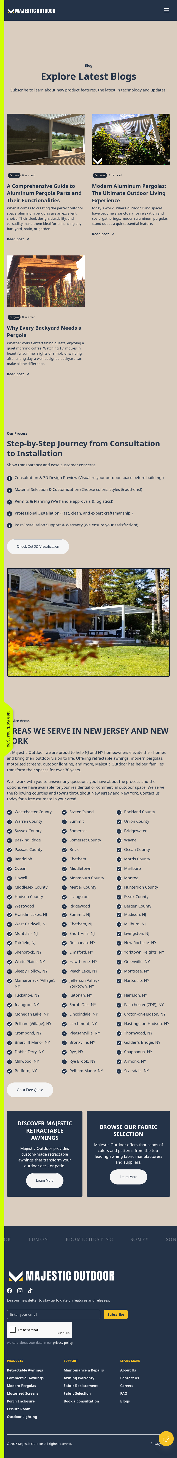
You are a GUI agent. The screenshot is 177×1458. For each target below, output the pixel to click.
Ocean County (137, 849)
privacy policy (62, 1342)
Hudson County (29, 896)
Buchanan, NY (82, 942)
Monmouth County (87, 877)
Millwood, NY (27, 1061)
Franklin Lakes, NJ (31, 914)
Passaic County (28, 849)
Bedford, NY (26, 1070)
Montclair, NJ (26, 933)
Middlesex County (31, 887)
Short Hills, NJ (82, 933)
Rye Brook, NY (82, 1061)
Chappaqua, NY (138, 1051)
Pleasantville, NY (85, 1033)
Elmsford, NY (81, 952)
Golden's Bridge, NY (142, 1042)
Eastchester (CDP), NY (144, 1004)
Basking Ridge (28, 840)
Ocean (20, 868)
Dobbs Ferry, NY (29, 1051)
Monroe (131, 877)
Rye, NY (76, 1051)
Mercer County (83, 887)
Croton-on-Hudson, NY (145, 1014)
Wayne (130, 840)
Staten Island (82, 811)
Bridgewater (135, 830)
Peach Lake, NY (83, 971)
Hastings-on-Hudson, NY (146, 1023)
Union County (136, 821)
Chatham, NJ (81, 923)
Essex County (136, 896)
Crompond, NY (28, 1033)
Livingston (79, 896)
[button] (165, 10)
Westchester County (33, 811)
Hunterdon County (141, 887)
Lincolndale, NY (84, 1014)
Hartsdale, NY (136, 980)
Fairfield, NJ (25, 942)
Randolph (23, 858)
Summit (77, 821)
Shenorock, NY (28, 952)
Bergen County (137, 906)
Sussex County (28, 830)
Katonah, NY (81, 995)
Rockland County (139, 811)
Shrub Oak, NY (83, 1004)
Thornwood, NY (138, 1033)
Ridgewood (80, 906)
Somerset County (85, 840)
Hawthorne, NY (83, 961)
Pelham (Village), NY (33, 1023)
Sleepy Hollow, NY (31, 971)
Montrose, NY (136, 971)
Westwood (24, 906)
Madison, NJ (135, 914)
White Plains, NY (30, 961)
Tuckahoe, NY (27, 995)
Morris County (137, 858)
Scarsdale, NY (136, 1070)
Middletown (80, 868)
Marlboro (132, 868)
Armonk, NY (135, 1061)
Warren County (28, 821)
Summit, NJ (80, 914)
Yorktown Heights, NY (144, 952)
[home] (36, 10)
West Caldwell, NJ (31, 923)
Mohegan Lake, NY (32, 1014)
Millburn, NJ (135, 923)
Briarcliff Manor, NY (32, 1042)
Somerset (78, 830)
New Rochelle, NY (140, 942)
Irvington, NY (27, 1004)
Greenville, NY (137, 961)
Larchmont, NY (83, 1023)
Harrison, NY (135, 995)
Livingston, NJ (136, 933)
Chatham (78, 858)
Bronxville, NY (82, 1042)
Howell (21, 877)
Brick (74, 849)
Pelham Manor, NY (86, 1070)
